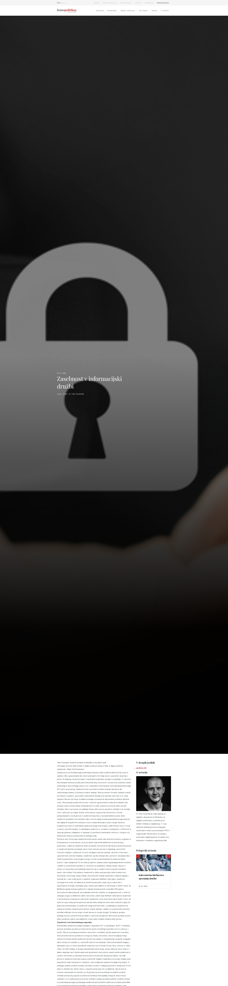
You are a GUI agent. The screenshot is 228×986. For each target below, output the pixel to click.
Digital (97, 2)
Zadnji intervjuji (128, 10)
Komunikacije (126, 2)
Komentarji (112, 10)
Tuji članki (143, 10)
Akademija (149, 2)
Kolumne (100, 10)
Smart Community (110, 2)
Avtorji (154, 10)
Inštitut (138, 2)
